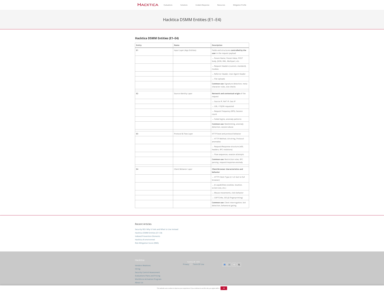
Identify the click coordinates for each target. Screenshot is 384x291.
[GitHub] (234, 265)
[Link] (147, 5)
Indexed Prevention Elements (147, 236)
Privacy (186, 264)
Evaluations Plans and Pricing (147, 276)
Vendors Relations (143, 265)
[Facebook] (225, 265)
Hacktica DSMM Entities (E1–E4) (148, 233)
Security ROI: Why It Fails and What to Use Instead (156, 229)
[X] (239, 265)
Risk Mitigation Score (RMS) (147, 243)
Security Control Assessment (147, 272)
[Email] (229, 265)
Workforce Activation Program (148, 279)
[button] (173, 5)
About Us (139, 282)
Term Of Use (198, 264)
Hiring (137, 269)
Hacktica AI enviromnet (145, 239)
